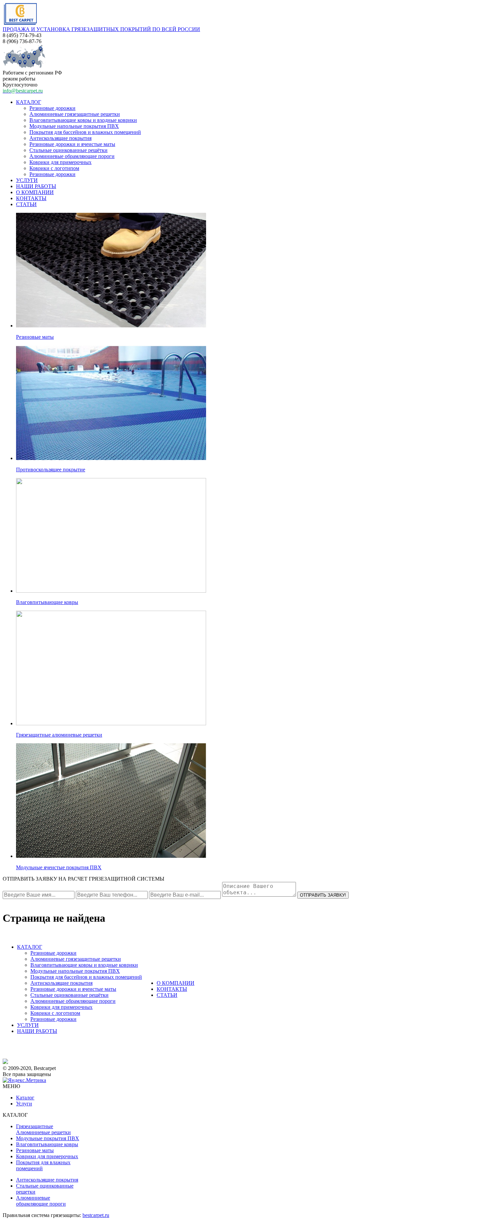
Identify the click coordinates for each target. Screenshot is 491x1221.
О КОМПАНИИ (35, 192)
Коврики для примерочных (60, 162)
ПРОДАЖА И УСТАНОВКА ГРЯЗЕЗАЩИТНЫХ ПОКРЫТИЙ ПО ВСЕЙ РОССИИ (101, 29)
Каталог (25, 1097)
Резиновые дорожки (52, 108)
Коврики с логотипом (54, 168)
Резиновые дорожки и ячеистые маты (72, 144)
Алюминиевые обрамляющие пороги (72, 156)
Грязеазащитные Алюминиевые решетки (43, 1129)
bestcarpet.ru (96, 1215)
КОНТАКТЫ (31, 198)
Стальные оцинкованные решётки (68, 150)
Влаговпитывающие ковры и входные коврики (83, 120)
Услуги (24, 1103)
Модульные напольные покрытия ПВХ (74, 126)
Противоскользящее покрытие (50, 469)
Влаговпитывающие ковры (47, 602)
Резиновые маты (35, 337)
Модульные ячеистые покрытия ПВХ (59, 867)
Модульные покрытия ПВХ (47, 1138)
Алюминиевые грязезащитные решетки (74, 114)
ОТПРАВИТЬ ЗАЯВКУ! (323, 895)
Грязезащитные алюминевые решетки (59, 735)
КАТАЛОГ (28, 102)
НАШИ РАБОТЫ (36, 186)
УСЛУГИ (27, 180)
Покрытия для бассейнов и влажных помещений (85, 132)
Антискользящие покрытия (60, 138)
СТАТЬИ (26, 204)
